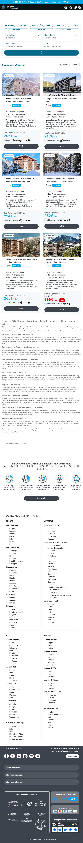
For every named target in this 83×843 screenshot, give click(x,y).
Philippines (13, 656)
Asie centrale (11, 701)
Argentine (51, 604)
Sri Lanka (13, 681)
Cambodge (13, 645)
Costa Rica (51, 556)
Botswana (51, 654)
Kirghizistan (13, 712)
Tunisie (50, 648)
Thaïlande (13, 661)
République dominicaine (56, 587)
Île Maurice (51, 695)
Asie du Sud (11, 667)
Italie (11, 539)
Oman (49, 722)
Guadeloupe (52, 569)
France (12, 534)
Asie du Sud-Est (12, 639)
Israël (49, 717)
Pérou (49, 620)
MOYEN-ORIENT (51, 708)
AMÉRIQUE (48, 521)
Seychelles (51, 703)
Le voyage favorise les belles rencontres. (41, 466)
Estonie (12, 598)
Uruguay (50, 622)
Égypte (50, 643)
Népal (11, 678)
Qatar (49, 725)
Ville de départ (49, 35)
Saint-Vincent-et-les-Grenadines (59, 595)
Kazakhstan (13, 709)
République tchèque (16, 561)
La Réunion (51, 698)
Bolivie (50, 607)
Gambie (50, 686)
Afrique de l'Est (50, 668)
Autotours (9, 25)
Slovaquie (13, 564)
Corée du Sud (14, 690)
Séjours (41, 30)
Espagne (12, 531)
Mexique (50, 539)
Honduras (51, 574)
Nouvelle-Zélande (16, 737)
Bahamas (51, 551)
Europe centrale (12, 547)
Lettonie (12, 600)
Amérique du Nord (51, 525)
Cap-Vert (50, 683)
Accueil (8, 443)
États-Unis (51, 531)
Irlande (12, 578)
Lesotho (50, 660)
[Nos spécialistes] (65, 7)
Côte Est (52, 534)
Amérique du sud (51, 601)
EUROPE (9, 521)
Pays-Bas (13, 586)
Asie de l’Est (11, 684)
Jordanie (50, 720)
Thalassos (66, 30)
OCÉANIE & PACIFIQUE (15, 723)
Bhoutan (12, 670)
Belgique (12, 570)
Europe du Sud (12, 525)
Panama (50, 585)
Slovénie (12, 628)
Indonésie (13, 648)
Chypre (12, 529)
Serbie (11, 625)
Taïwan (12, 698)
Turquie (50, 728)
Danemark (13, 573)
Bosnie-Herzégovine (16, 612)
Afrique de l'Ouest (51, 680)
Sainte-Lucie (52, 598)
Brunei (11, 643)
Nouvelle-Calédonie (16, 734)
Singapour (13, 658)
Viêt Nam (12, 664)
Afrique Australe (50, 651)
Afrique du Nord (50, 639)
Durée (46, 43)
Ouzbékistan (14, 714)
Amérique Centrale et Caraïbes (56, 542)
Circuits (35, 25)
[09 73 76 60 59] (79, 7)
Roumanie (13, 622)
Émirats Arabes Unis (55, 715)
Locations (16, 30)
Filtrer (65, 64)
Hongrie (12, 556)
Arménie (12, 704)
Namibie (50, 662)
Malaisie (12, 653)
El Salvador (51, 564)
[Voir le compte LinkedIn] (37, 756)
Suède (11, 591)
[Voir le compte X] (12, 756)
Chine (11, 687)
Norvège (12, 583)
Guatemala (51, 572)
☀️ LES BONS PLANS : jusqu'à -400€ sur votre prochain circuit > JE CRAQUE (41, 2)
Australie (12, 726)
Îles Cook (12, 732)
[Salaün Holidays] (12, 7)
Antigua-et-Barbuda (54, 545)
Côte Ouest (53, 536)
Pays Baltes (10, 594)
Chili (49, 612)
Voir (21, 146)
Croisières (73, 25)
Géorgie (12, 707)
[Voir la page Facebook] (6, 756)
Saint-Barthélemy (54, 590)
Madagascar (52, 700)
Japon (11, 692)
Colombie (51, 615)
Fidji (11, 729)
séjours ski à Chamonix (15, 65)
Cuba (49, 559)
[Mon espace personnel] (75, 7)
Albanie (12, 609)
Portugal (12, 544)
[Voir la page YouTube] (25, 756)
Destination (10, 35)
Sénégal (50, 688)
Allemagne (13, 551)
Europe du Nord (12, 567)
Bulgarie (12, 615)
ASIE (8, 635)
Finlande (12, 575)
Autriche (12, 553)
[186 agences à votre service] (70, 7)
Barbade (50, 553)
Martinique (51, 579)
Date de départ (11, 43)
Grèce (11, 536)
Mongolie (13, 695)
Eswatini (50, 657)
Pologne (12, 559)
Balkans (9, 606)
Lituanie (12, 603)
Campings (22, 25)
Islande (12, 581)
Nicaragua (51, 582)
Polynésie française (16, 739)
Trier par (74, 64)
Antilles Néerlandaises (55, 548)
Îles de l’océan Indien (52, 692)
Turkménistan (14, 717)
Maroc (49, 645)
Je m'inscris (72, 756)
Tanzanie (50, 677)
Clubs (47, 25)
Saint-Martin (52, 592)
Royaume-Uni (14, 589)
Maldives (12, 675)
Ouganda (50, 674)
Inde (11, 673)
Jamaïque (51, 577)
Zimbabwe (51, 665)
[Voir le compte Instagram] (31, 756)
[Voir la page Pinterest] (19, 756)
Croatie (12, 617)
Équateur (50, 617)
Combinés (60, 25)
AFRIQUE (48, 635)
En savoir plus (41, 498)
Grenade (50, 566)
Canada (50, 529)
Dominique (51, 561)
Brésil (49, 609)
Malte (11, 542)
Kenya (49, 671)
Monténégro (14, 620)
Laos (11, 651)
